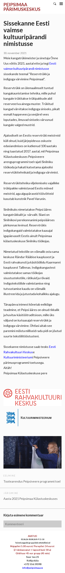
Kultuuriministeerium (17, 357)
